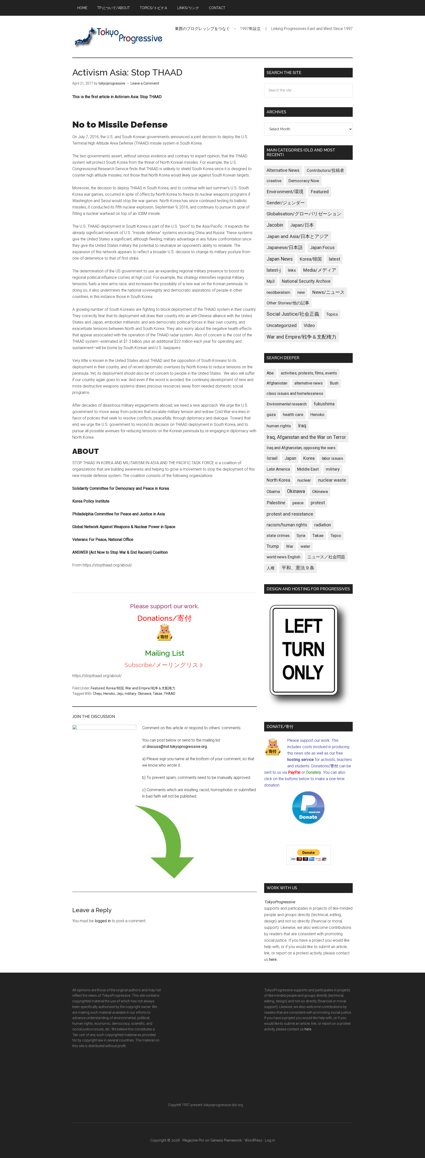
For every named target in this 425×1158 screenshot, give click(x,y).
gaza (271, 414)
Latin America (278, 469)
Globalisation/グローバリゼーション (304, 214)
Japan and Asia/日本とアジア (298, 236)
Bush (334, 383)
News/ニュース (328, 292)
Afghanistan (277, 383)
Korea (309, 458)
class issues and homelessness (295, 393)
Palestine (276, 502)
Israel (272, 458)
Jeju (120, 694)
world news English (283, 557)
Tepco (336, 535)
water (305, 546)
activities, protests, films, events (309, 373)
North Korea (278, 480)
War (289, 546)
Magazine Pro (193, 1140)
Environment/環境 (285, 191)
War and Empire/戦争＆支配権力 (150, 688)
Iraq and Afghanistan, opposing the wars (301, 447)
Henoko (109, 694)
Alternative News (283, 170)
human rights (279, 425)
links (292, 270)
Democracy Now (303, 180)
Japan (290, 458)
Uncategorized (282, 325)
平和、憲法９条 (298, 568)
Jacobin (275, 225)
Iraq (302, 426)
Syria (301, 535)
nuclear (304, 480)
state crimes (278, 535)
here (273, 959)
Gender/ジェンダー (286, 202)
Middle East (308, 469)
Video (309, 325)
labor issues (332, 458)
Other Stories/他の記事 (288, 303)
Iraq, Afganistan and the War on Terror (306, 437)
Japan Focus (322, 247)
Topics (332, 314)
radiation (322, 524)
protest (318, 502)
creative (274, 180)
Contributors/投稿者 (325, 170)
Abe (270, 373)
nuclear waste (332, 480)
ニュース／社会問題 (326, 556)
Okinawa (144, 694)
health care (293, 414)
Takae (157, 694)
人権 (270, 568)
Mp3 (271, 281)
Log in (270, 1140)
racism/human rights (287, 524)
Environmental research (287, 404)
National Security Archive (306, 281)
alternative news (308, 383)
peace (298, 502)
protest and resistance (290, 514)
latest (334, 259)
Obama (273, 491)
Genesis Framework (226, 1140)
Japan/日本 (302, 225)
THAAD (169, 694)
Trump (273, 546)
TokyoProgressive (119, 37)
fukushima (324, 403)
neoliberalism (278, 292)
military (130, 694)
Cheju (97, 694)
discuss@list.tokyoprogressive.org (177, 746)
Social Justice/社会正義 (293, 314)
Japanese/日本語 (285, 247)
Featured (98, 688)
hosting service (300, 759)
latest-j (274, 270)
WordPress (253, 1140)
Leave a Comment (145, 83)
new (301, 292)
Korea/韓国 (115, 688)
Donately (313, 772)
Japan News (280, 259)
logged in (103, 921)
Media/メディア (319, 270)
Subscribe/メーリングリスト (165, 664)
